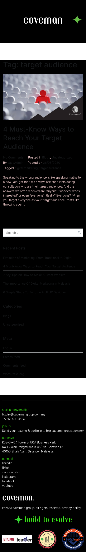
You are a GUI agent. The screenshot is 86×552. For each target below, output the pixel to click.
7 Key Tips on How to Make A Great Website (34, 275)
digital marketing (26, 168)
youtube (7, 486)
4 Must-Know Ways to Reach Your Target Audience (38, 138)
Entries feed (11, 357)
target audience (50, 168)
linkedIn (7, 463)
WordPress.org (13, 374)
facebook (8, 481)
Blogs (46, 157)
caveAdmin (15, 162)
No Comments (13, 157)
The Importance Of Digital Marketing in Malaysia (36, 283)
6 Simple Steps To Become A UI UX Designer (34, 292)
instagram (9, 477)
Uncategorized (62, 157)
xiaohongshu (10, 472)
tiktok (5, 468)
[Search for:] (43, 233)
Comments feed (14, 365)
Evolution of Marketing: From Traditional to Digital (37, 257)
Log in (7, 348)
